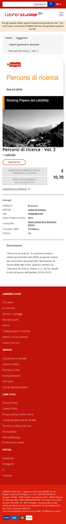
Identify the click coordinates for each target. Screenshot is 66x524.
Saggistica (21, 37)
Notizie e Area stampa (15, 336)
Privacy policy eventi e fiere (18, 414)
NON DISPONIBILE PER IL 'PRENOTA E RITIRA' (25, 171)
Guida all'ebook (11, 375)
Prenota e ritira (11, 370)
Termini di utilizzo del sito (17, 425)
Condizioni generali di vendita (19, 420)
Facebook (8, 458)
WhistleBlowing (11, 437)
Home (8, 37)
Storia (31, 225)
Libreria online (11, 364)
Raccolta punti (11, 319)
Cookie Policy (10, 408)
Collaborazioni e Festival (16, 331)
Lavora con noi (11, 342)
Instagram (8, 464)
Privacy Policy (10, 402)
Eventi (6, 325)
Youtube (7, 475)
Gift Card (8, 381)
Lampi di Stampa (37, 209)
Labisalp (10, 155)
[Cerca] (51, 4)
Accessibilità (9, 431)
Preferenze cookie (13, 442)
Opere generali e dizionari (24, 44)
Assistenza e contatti (15, 358)
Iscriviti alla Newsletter (15, 387)
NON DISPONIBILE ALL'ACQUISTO (24, 181)
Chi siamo (8, 302)
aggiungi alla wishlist (15, 189)
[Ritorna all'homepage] (24, 14)
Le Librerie (9, 308)
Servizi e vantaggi (12, 313)
